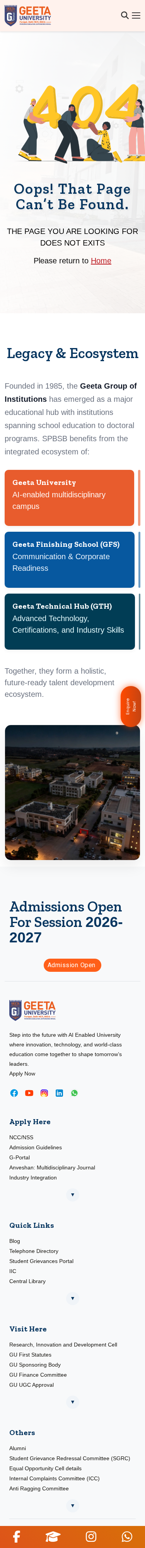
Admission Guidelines (35, 1147)
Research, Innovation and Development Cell (63, 1344)
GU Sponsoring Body (35, 1365)
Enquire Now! (131, 706)
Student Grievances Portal (41, 1261)
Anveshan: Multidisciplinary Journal (52, 1167)
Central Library (27, 1281)
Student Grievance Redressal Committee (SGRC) (69, 1458)
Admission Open (73, 965)
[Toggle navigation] (136, 15)
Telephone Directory (33, 1251)
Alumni (17, 1448)
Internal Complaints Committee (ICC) (54, 1478)
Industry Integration (33, 1177)
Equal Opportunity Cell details (45, 1468)
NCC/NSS (21, 1137)
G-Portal (19, 1157)
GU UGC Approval (31, 1385)
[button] (16, 1536)
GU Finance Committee (38, 1375)
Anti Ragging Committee (39, 1488)
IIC (12, 1271)
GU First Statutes (30, 1355)
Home (101, 260)
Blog (14, 1241)
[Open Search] (125, 15)
